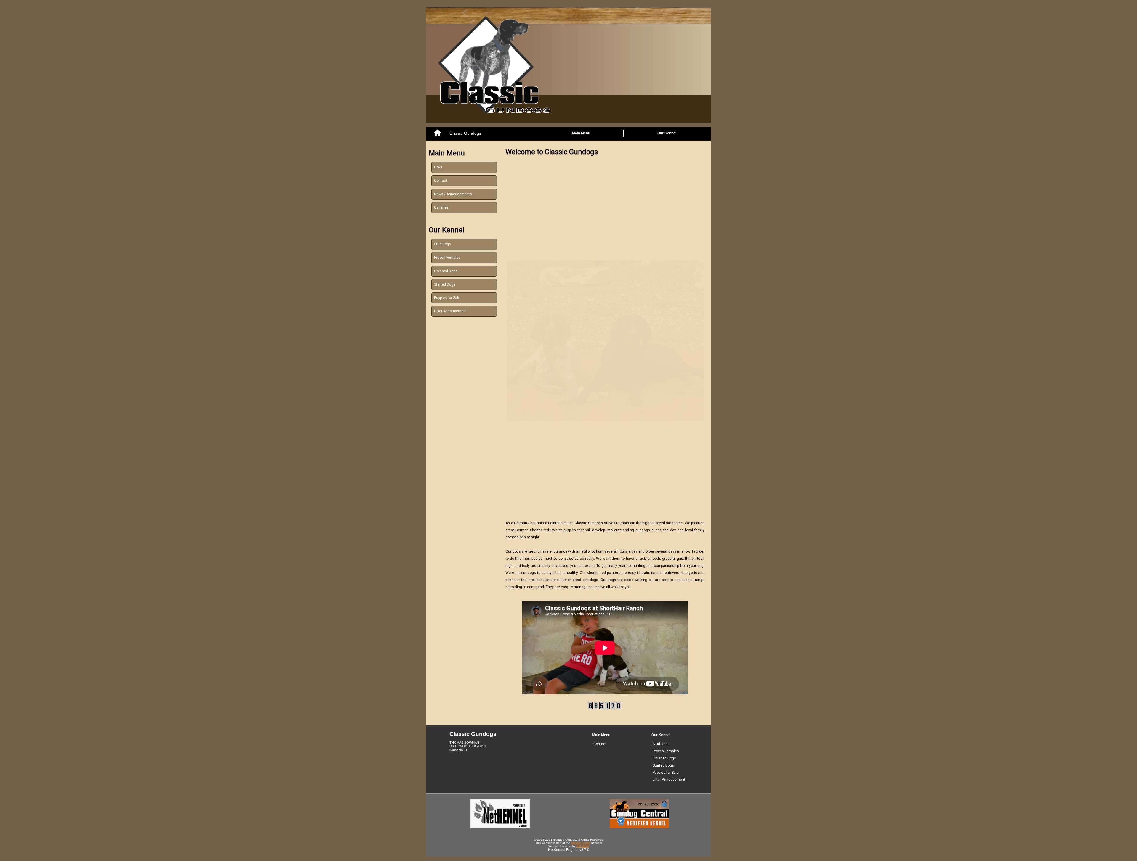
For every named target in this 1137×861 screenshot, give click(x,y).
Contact (440, 180)
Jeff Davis (582, 846)
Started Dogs (444, 284)
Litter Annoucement (450, 311)
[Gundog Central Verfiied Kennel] (639, 827)
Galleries (441, 207)
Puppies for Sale (447, 298)
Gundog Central (580, 842)
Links (438, 167)
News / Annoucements (453, 194)
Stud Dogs (442, 244)
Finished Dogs (445, 271)
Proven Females (447, 257)
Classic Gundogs (465, 133)
